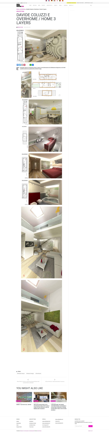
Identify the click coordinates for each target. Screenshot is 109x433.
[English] (46, 0)
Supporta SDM (87, 2)
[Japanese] (57, 0)
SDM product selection (71, 2)
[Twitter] (18, 2)
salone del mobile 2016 (46, 426)
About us (70, 5)
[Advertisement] (41, 361)
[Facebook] (17, 2)
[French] (49, 0)
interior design (30, 373)
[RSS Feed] (23, 2)
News (39, 5)
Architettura (49, 5)
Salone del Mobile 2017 (46, 423)
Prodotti (43, 5)
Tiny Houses (31, 426)
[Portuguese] (60, 0)
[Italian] (54, 0)
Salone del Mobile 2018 (46, 421)
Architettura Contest (32, 423)
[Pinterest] (25, 2)
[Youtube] (20, 2)
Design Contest (19, 426)
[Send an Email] (22, 2)
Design (55, 5)
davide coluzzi (21, 373)
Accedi (91, 2)
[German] (51, 0)
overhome (38, 373)
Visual (60, 5)
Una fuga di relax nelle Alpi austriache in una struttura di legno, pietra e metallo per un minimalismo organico (41, 406)
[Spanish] (62, 0)
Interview (65, 5)
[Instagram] (26, 2)
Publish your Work (80, 2)
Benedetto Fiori (20, 27)
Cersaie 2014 (57, 421)
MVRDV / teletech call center (23, 404)
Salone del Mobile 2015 (59, 419)
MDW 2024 (34, 5)
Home (30, 5)
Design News (18, 423)
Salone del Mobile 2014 (59, 423)
